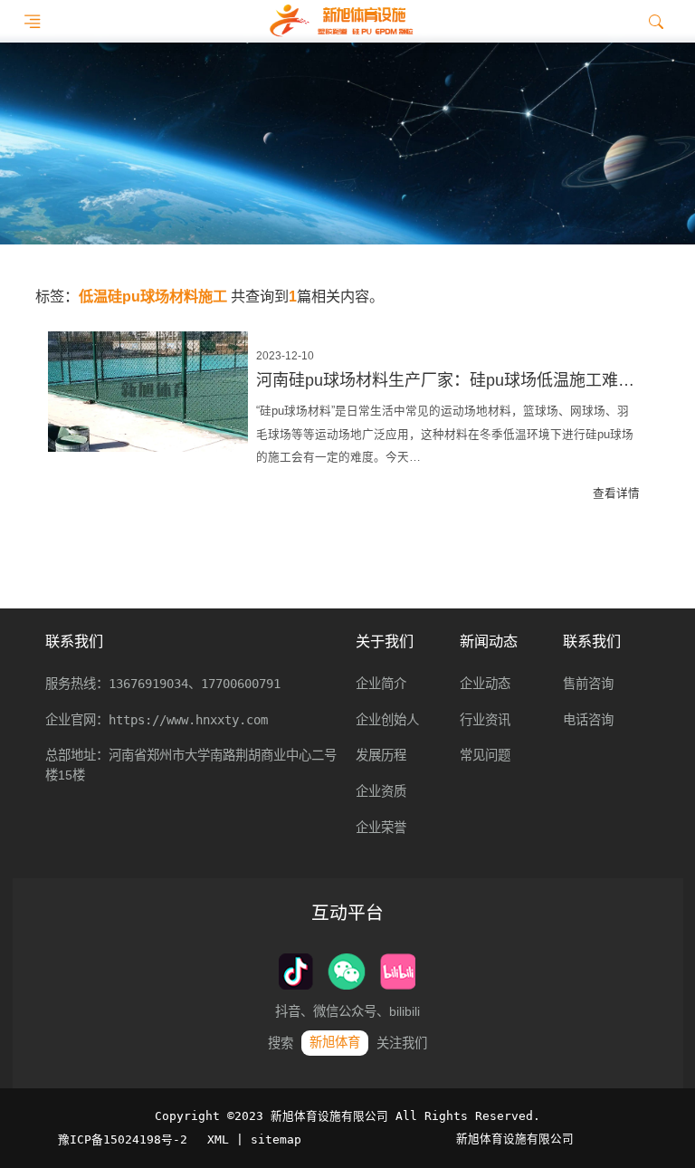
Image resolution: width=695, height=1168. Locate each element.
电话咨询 (588, 720)
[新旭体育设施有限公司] (340, 21)
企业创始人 (387, 720)
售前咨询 (588, 683)
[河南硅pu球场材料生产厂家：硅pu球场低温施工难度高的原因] (148, 391)
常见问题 (485, 755)
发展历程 (381, 755)
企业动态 (485, 683)
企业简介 (381, 683)
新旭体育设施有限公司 (515, 1139)
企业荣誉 (381, 827)
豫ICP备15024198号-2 (122, 1139)
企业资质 (381, 791)
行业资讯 (485, 720)
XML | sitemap (254, 1139)
